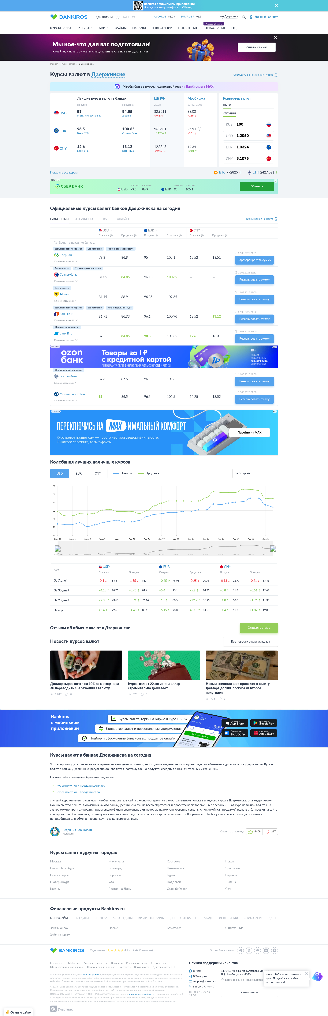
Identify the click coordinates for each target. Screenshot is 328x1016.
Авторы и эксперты (95, 963)
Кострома (174, 861)
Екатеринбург (59, 882)
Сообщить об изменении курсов (253, 75)
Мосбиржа (196, 98)
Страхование (214, 27)
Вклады (139, 27)
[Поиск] (244, 17)
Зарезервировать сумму (254, 260)
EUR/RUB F (187, 16)
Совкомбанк (129, 133)
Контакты (125, 967)
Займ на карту (60, 934)
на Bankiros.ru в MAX (198, 86)
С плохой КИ (234, 928)
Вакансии (117, 963)
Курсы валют (61, 27)
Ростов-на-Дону (120, 888)
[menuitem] (165, 548)
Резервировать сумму (254, 279)
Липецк (230, 882)
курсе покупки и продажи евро (78, 792)
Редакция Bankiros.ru (77, 829)
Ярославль (232, 868)
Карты (104, 27)
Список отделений (64, 261)
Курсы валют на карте (259, 219)
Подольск (174, 882)
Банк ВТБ (83, 133)
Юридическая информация (67, 967)
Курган (172, 875)
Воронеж (115, 875)
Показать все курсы (64, 172)
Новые (113, 928)
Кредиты (85, 27)
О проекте (56, 963)
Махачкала (116, 861)
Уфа (111, 882)
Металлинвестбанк (89, 115)
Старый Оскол (177, 888)
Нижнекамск (176, 868)
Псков (229, 861)
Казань (55, 888)
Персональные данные (101, 967)
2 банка (127, 115)
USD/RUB (160, 16)
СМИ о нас (73, 963)
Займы (121, 27)
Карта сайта (141, 967)
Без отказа (174, 928)
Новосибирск (59, 875)
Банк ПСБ (128, 151)
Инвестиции (162, 27)
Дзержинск (231, 16)
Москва (55, 861)
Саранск (231, 875)
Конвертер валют (237, 98)
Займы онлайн (60, 928)
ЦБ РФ (159, 98)
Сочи (228, 888)
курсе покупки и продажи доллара (81, 785)
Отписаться (158, 963)
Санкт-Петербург (62, 868)
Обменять (257, 186)
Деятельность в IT (164, 967)
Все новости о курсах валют (250, 641)
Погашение (188, 27)
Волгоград (116, 868)
